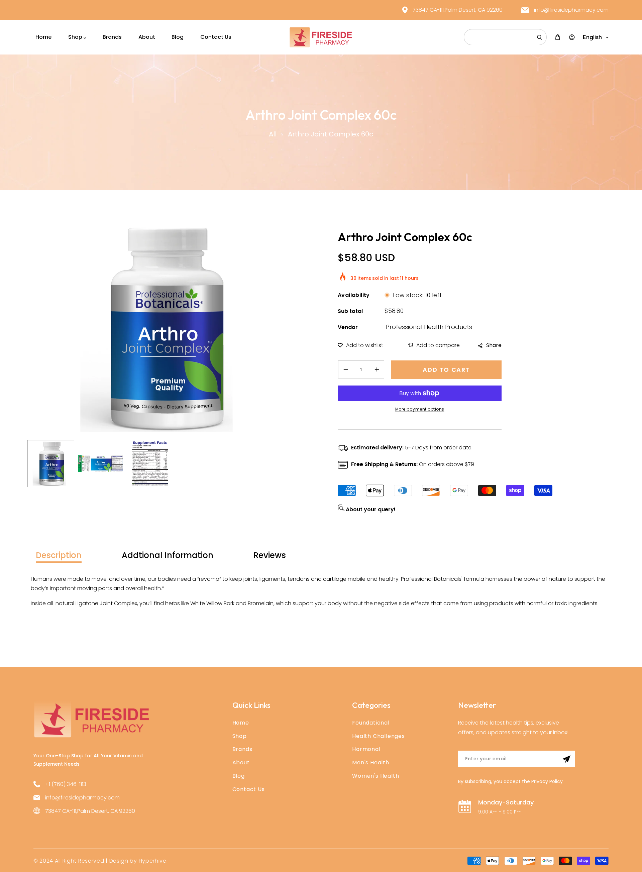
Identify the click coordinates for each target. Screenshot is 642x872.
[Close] (102, 827)
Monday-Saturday (506, 802)
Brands (242, 749)
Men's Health (370, 762)
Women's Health (375, 776)
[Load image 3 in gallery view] (150, 463)
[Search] (539, 37)
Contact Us (248, 789)
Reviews (269, 555)
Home (240, 723)
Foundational (371, 723)
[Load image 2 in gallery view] (100, 463)
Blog (238, 776)
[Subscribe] (566, 759)
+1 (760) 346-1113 (65, 784)
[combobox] (505, 37)
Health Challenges (378, 736)
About (241, 762)
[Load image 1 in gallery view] (50, 463)
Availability (354, 295)
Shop (239, 736)
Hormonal (366, 749)
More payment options (419, 409)
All (273, 134)
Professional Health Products (429, 327)
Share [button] (494, 345)
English (592, 37)
